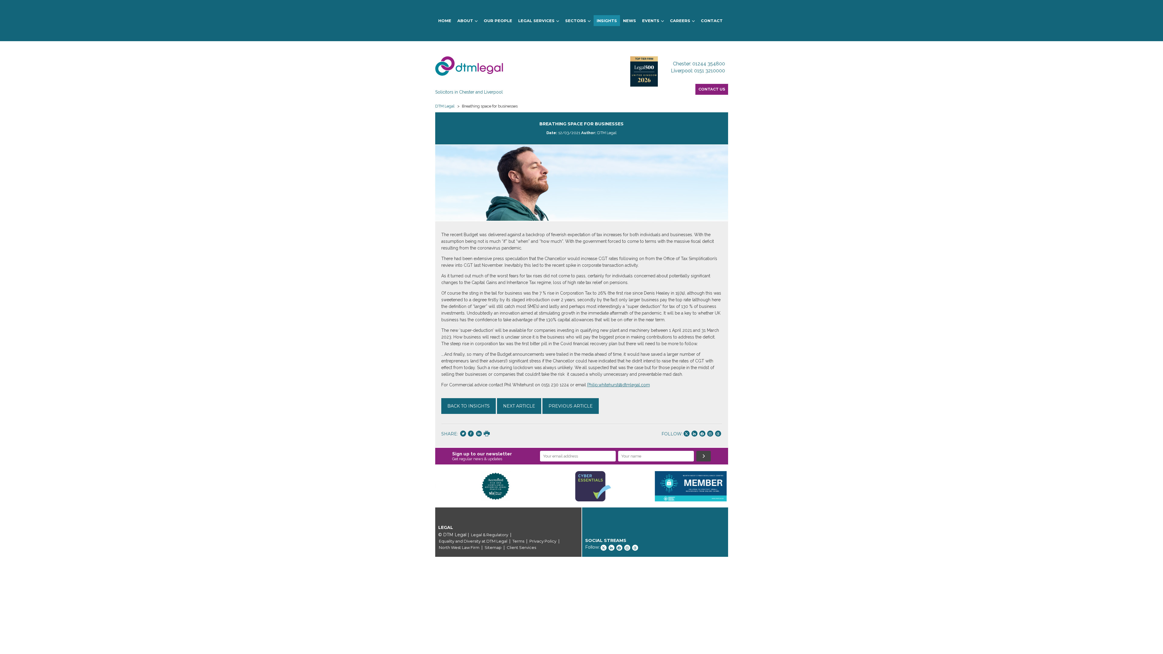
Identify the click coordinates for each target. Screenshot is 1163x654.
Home (444, 20)
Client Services (521, 547)
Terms (518, 541)
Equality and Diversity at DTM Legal (473, 541)
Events (650, 20)
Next (737, 486)
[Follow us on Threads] (718, 434)
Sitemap (493, 547)
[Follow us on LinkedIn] (694, 434)
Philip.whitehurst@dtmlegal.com (618, 384)
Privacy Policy (542, 541)
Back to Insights (468, 406)
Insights (607, 20)
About (465, 20)
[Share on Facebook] (471, 434)
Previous (426, 486)
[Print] (487, 434)
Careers (680, 20)
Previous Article (570, 406)
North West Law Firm (459, 547)
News (629, 20)
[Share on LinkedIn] (479, 434)
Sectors (575, 20)
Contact (712, 20)
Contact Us (711, 89)
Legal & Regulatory (489, 534)
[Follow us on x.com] (687, 434)
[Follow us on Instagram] (710, 434)
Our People (498, 20)
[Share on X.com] (463, 434)
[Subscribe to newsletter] (703, 456)
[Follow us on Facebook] (702, 434)
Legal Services (536, 20)
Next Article (519, 406)
